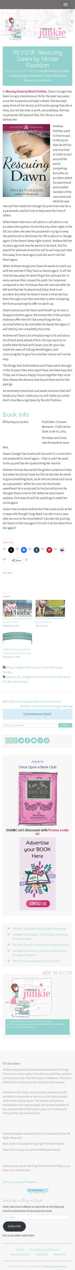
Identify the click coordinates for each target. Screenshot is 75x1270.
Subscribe (14, 1226)
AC (18, 677)
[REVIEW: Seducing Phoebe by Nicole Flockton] (17, 608)
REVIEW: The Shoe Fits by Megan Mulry (45, 706)
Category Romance (30, 76)
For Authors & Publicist (44, 1249)
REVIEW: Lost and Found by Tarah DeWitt (36, 961)
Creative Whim (60, 1266)
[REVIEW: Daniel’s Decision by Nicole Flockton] (50, 608)
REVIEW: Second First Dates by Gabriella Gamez (41, 944)
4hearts (11, 677)
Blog (14, 76)
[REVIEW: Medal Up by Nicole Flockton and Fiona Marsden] (17, 639)
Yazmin (22, 681)
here (37, 1113)
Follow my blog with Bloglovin (20, 1182)
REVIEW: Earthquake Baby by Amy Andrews (33, 701)
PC (4, 681)
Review (28, 80)
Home (20, 1249)
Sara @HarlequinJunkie (53, 71)
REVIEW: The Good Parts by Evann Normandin (39, 928)
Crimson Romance (55, 76)
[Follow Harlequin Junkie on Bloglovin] (37, 1190)
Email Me (42, 1254)
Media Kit (59, 1254)
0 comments (43, 80)
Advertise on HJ (20, 1254)
